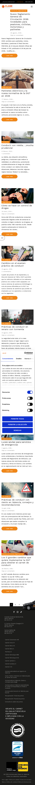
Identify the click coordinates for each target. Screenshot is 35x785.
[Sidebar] (2, 237)
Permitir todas (17, 419)
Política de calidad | (14, 779)
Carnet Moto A (9, 648)
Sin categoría (6, 259)
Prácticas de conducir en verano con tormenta (14, 328)
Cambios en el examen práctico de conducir (13, 264)
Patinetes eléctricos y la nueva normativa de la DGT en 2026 (15, 93)
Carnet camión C (10, 661)
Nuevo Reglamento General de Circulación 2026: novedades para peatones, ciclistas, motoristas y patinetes (20, 22)
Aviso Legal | (5, 779)
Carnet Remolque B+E (12, 658)
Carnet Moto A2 (10, 645)
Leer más (9, 55)
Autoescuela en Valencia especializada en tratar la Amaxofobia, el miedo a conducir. (17, 686)
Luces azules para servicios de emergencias (16, 443)
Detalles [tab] (19, 358)
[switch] (30, 398)
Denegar (17, 430)
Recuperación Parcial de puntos (15, 698)
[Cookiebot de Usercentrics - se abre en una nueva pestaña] (25, 353)
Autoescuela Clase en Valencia (19, 774)
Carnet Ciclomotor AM (12, 639)
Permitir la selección (17, 424)
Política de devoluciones (24, 782)
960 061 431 (28, 2)
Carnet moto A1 (10, 642)
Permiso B (14, 10)
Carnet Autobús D (10, 664)
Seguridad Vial (22, 10)
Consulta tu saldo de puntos (14, 701)
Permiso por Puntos (8, 554)
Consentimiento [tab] (7, 358)
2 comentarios (6, 271)
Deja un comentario (16, 35)
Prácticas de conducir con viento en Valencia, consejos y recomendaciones (17, 502)
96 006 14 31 (8, 620)
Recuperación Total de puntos (14, 695)
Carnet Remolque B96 (12, 654)
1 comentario (6, 153)
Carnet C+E (8, 667)
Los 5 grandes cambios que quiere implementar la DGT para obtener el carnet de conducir (16, 561)
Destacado (5, 142)
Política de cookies (11, 782)
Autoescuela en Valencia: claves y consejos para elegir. (15, 681)
